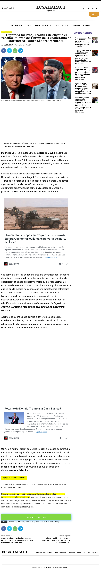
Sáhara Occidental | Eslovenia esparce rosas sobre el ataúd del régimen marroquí (56, 540)
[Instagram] (93, 8)
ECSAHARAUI (8, 45)
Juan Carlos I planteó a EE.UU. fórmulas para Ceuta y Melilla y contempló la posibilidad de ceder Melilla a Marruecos (83, 88)
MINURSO (20, 522)
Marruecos (11, 522)
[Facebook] (83, 8)
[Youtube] (97, 8)
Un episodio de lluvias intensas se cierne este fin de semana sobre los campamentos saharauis (17, 540)
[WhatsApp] (15, 50)
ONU (36, 522)
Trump (57, 522)
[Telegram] (20, 50)
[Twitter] (88, 8)
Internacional (7, 32)
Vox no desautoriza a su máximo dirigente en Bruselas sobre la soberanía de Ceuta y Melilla (83, 42)
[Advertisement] (36, 122)
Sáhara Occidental (46, 522)
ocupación (29, 522)
